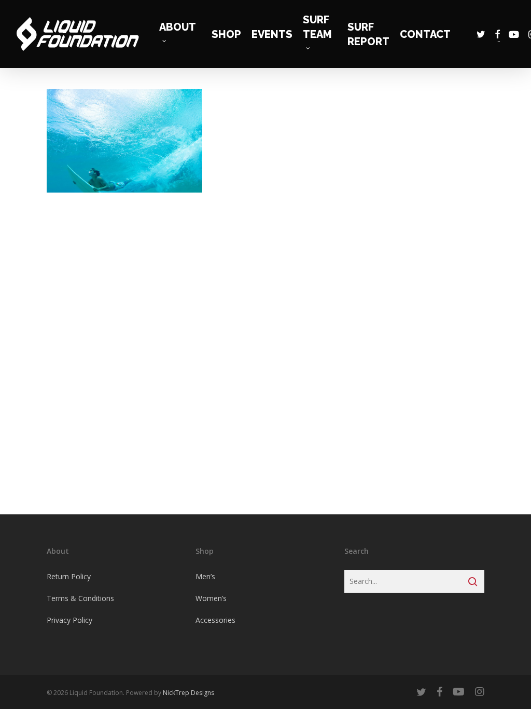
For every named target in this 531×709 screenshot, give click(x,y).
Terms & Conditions (80, 598)
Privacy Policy (69, 620)
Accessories (215, 620)
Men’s (205, 576)
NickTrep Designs (188, 692)
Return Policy (69, 576)
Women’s (211, 598)
